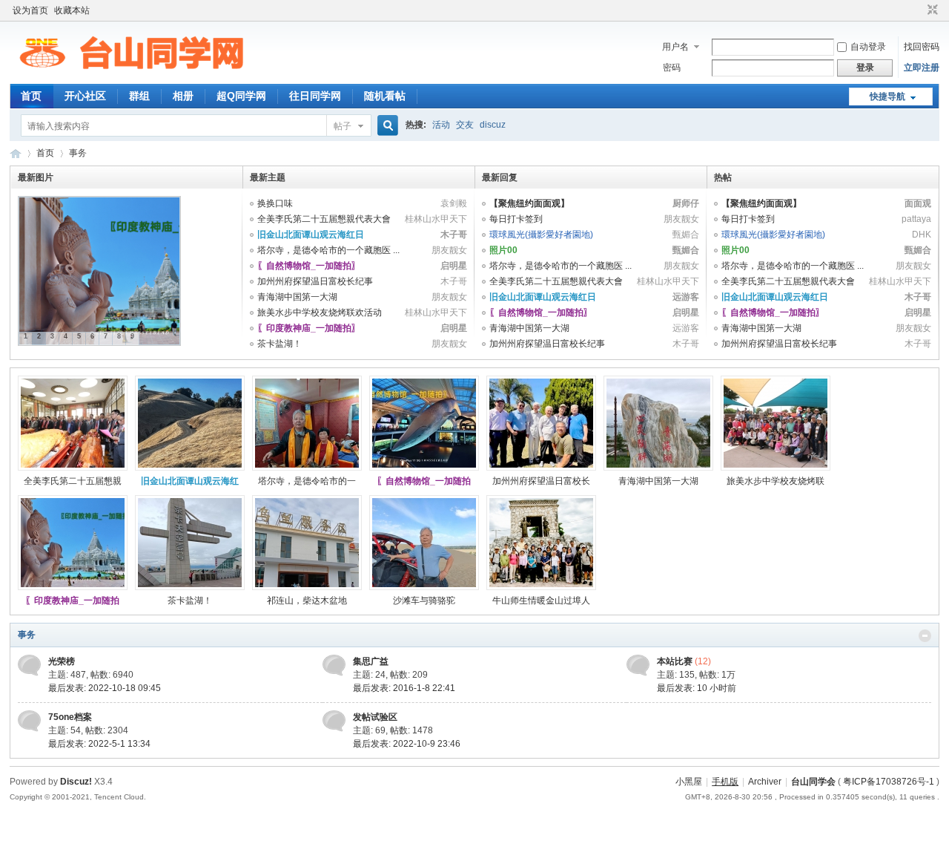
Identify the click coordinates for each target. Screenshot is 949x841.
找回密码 (921, 47)
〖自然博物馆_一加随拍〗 (308, 266)
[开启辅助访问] (918, 10)
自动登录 (868, 47)
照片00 (503, 250)
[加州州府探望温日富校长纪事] (541, 467)
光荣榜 (61, 661)
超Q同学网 (241, 96)
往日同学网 (315, 96)
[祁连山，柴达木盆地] (307, 587)
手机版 (725, 781)
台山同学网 (16, 153)
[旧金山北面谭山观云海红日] (190, 467)
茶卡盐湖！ (279, 343)
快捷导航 (887, 96)
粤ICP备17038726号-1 (888, 781)
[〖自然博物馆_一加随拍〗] (424, 467)
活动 (441, 125)
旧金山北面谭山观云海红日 (310, 234)
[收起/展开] (925, 635)
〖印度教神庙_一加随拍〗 (308, 328)
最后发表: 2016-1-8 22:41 (404, 688)
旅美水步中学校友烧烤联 (775, 481)
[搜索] (385, 125)
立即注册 (921, 67)
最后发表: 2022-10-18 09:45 (104, 688)
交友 (465, 125)
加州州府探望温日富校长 (541, 481)
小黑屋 (688, 781)
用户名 (675, 47)
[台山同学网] (131, 75)
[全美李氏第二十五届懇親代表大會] (73, 467)
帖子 (342, 126)
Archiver (764, 781)
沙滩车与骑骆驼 (424, 600)
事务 (27, 634)
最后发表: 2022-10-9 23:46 (406, 744)
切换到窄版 (930, 10)
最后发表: (696, 688)
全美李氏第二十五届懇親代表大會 (324, 219)
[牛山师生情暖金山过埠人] (541, 587)
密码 (672, 67)
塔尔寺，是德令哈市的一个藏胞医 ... (328, 250)
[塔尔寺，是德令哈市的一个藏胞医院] (307, 467)
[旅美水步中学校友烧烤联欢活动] (775, 467)
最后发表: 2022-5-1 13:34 (99, 744)
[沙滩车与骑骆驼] (424, 587)
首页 (31, 96)
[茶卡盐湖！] (190, 587)
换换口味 (275, 203)
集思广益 (370, 661)
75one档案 (70, 717)
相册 (183, 96)
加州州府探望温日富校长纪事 (315, 281)
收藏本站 (72, 10)
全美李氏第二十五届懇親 (73, 481)
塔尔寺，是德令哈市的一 (307, 481)
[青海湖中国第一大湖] (658, 467)
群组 (139, 96)
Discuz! (76, 781)
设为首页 (30, 10)
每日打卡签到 (516, 219)
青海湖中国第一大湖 (297, 297)
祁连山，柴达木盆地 (307, 600)
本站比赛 (674, 661)
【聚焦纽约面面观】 (529, 203)
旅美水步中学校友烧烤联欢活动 (319, 312)
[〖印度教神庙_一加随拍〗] (73, 587)
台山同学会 (813, 781)
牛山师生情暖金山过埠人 (541, 600)
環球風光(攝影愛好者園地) (541, 234)
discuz (493, 125)
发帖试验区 (375, 717)
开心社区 (85, 96)
